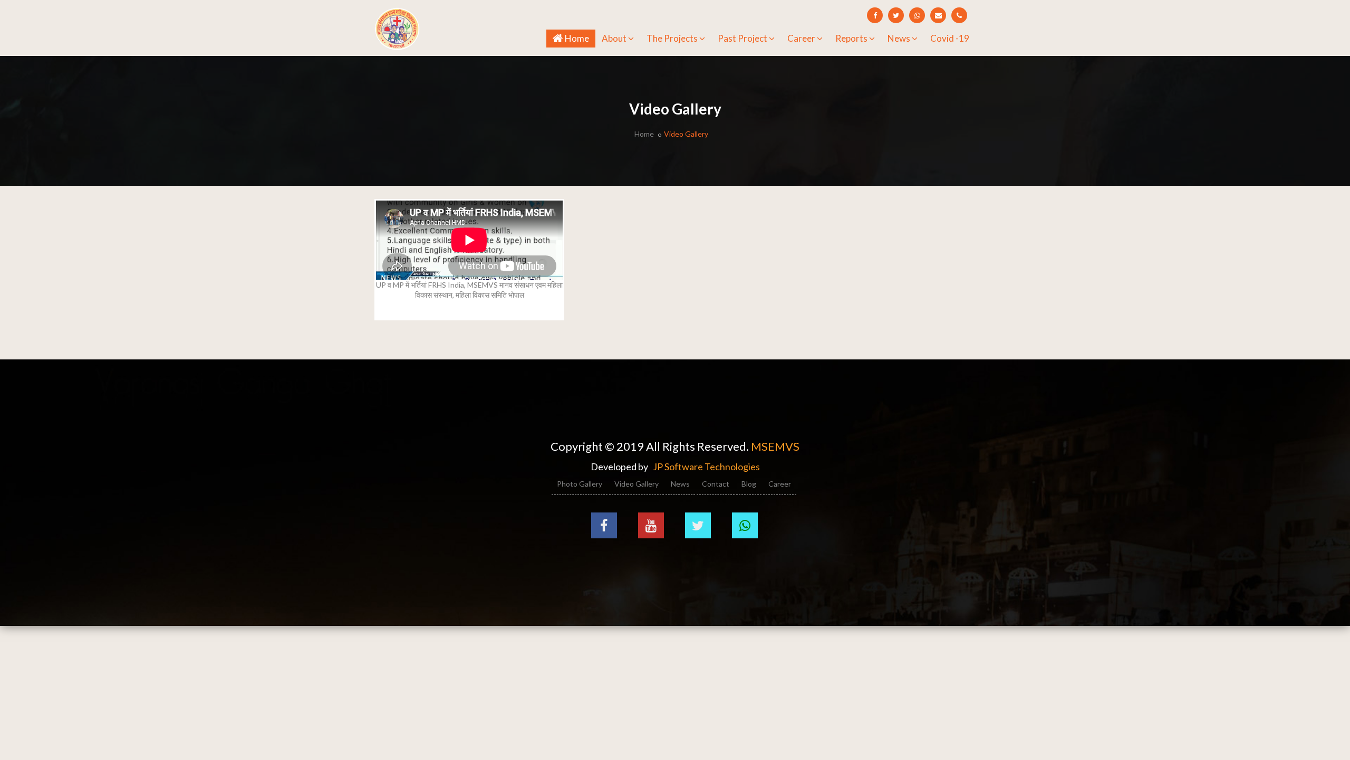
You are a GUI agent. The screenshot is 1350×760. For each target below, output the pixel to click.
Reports (851, 38)
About (614, 38)
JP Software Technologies (706, 466)
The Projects (672, 38)
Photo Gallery (579, 483)
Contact (715, 483)
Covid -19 (949, 38)
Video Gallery (636, 483)
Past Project (742, 38)
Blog (748, 483)
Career (801, 38)
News (899, 38)
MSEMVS (775, 446)
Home (578, 38)
